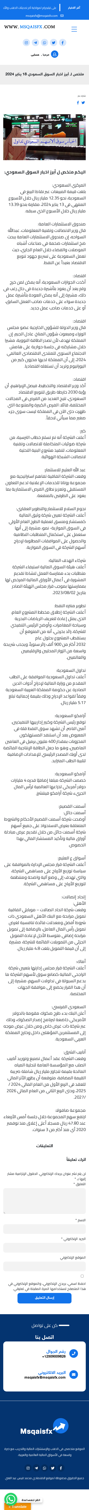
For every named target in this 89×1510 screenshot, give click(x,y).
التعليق (79, 1183)
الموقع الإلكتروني (73, 1257)
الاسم (80, 1220)
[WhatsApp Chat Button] (10, 1499)
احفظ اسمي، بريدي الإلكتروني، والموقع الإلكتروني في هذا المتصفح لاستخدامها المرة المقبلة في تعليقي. (47, 1286)
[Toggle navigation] (74, 29)
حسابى (35, 55)
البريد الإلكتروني (73, 1238)
